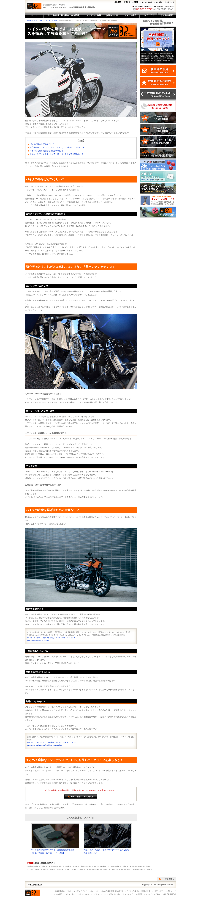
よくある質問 (57, 894)
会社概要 (139, 894)
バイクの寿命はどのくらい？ (42, 144)
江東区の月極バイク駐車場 (141, 866)
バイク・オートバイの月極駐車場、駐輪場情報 (106, 891)
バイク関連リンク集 (113, 894)
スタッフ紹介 (70, 894)
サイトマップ (128, 894)
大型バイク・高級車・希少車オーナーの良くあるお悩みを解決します (106, 851)
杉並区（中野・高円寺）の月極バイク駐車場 (90, 866)
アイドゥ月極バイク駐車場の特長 (138, 891)
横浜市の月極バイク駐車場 (98, 869)
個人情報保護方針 (169, 894)
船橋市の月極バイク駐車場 (142, 869)
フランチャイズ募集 (153, 894)
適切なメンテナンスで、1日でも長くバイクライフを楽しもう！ (57, 154)
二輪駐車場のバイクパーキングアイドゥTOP (41, 20)
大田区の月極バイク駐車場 (118, 866)
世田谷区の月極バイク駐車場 (61, 866)
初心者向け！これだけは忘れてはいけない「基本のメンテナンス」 (58, 147)
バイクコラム (97, 894)
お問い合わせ (171, 891)
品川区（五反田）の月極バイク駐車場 (71, 869)
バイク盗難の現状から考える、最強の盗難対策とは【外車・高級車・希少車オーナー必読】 (52, 851)
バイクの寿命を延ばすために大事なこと (47, 151)
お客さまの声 (158, 891)
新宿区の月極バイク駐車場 (37, 866)
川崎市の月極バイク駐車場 (120, 869)
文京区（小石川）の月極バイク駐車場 (41, 869)
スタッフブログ (83, 894)
